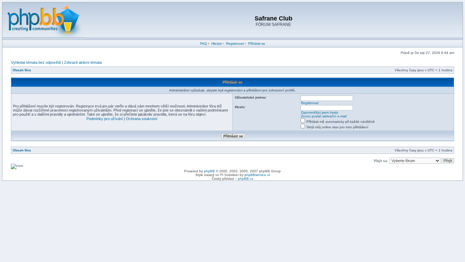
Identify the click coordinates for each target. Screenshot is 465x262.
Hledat (216, 43)
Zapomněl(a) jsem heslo (319, 112)
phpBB (209, 171)
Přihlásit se (256, 43)
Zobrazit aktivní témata (83, 62)
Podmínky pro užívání (104, 119)
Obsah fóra (22, 70)
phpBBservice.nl (257, 175)
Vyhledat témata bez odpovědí (36, 62)
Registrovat (235, 43)
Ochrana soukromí (141, 119)
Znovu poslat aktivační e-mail (324, 116)
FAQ (203, 43)
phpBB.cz (245, 178)
